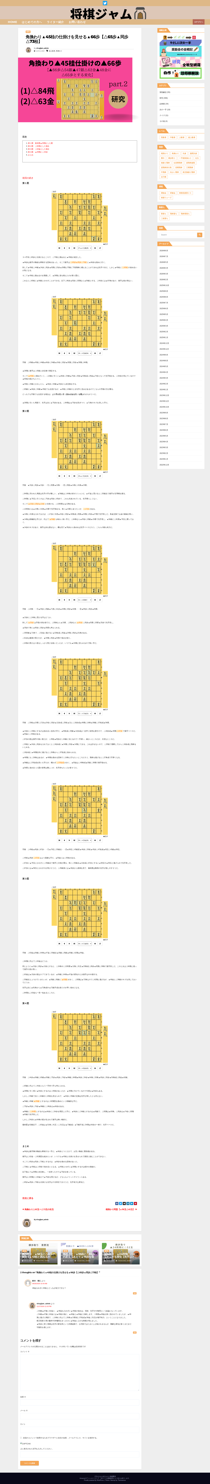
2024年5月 (164, 366)
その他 (162, 121)
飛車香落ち (185, 214)
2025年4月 (164, 320)
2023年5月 (164, 436)
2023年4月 (164, 442)
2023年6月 (164, 430)
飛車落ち (173, 214)
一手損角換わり (185, 158)
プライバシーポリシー (101, 1476)
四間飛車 (178, 167)
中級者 (172, 137)
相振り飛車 (165, 163)
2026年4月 (164, 268)
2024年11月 (164, 349)
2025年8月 (164, 297)
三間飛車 (189, 167)
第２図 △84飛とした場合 (38, 146)
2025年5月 (164, 314)
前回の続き (27, 178)
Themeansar (122, 1480)
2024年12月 (164, 343)
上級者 (181, 137)
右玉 (197, 158)
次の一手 (163, 110)
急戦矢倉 (193, 153)
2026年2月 (164, 280)
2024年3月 (164, 378)
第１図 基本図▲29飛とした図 (40, 143)
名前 (23, 1397)
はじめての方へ (32, 22)
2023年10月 (164, 407)
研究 (28, 32)
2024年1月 (164, 389)
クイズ (162, 115)
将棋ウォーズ (166, 198)
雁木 (162, 158)
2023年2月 (164, 453)
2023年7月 (164, 424)
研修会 (172, 193)
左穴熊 (163, 177)
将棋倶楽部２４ (185, 193)
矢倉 (184, 153)
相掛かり (164, 153)
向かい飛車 (174, 172)
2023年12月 (164, 395)
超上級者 (52, 51)
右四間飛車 (178, 163)
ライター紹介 (55, 22)
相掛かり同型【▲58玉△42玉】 (120, 1209)
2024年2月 (164, 384)
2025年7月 (164, 303)
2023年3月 (164, 447)
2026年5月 (164, 262)
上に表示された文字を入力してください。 (36, 1449)
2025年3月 (164, 326)
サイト (22, 1424)
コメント (24, 1351)
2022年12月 (164, 465)
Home (12, 22)
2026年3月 (164, 274)
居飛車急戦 (190, 163)
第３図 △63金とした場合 (38, 149)
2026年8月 (164, 251)
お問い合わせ (77, 22)
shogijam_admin (42, 48)
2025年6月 (164, 308)
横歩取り (171, 158)
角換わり (59, 51)
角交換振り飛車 (189, 172)
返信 (135, 1293)
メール (24, 1410)
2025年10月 (164, 285)
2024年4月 (164, 372)
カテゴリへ (198, 22)
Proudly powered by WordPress (94, 1480)
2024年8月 (164, 361)
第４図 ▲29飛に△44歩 (38, 152)
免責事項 (113, 1476)
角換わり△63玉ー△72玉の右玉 (39, 1209)
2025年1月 (164, 337)
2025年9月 (164, 291)
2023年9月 (164, 413)
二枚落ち (164, 218)
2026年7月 (164, 256)
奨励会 (163, 193)
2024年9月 (164, 355)
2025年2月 (164, 332)
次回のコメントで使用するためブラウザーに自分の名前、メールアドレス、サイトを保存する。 (60, 1438)
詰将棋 (162, 104)
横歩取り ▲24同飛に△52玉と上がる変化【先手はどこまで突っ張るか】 (120, 1256)
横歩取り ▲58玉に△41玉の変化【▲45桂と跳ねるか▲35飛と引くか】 (38, 1256)
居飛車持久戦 (166, 167)
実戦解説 (163, 92)
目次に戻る (27, 1198)
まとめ (30, 155)
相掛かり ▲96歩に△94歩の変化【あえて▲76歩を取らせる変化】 (79, 1256)
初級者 (163, 137)
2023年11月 (164, 401)
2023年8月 (164, 418)
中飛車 (163, 172)
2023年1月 (164, 459)
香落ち (163, 214)
